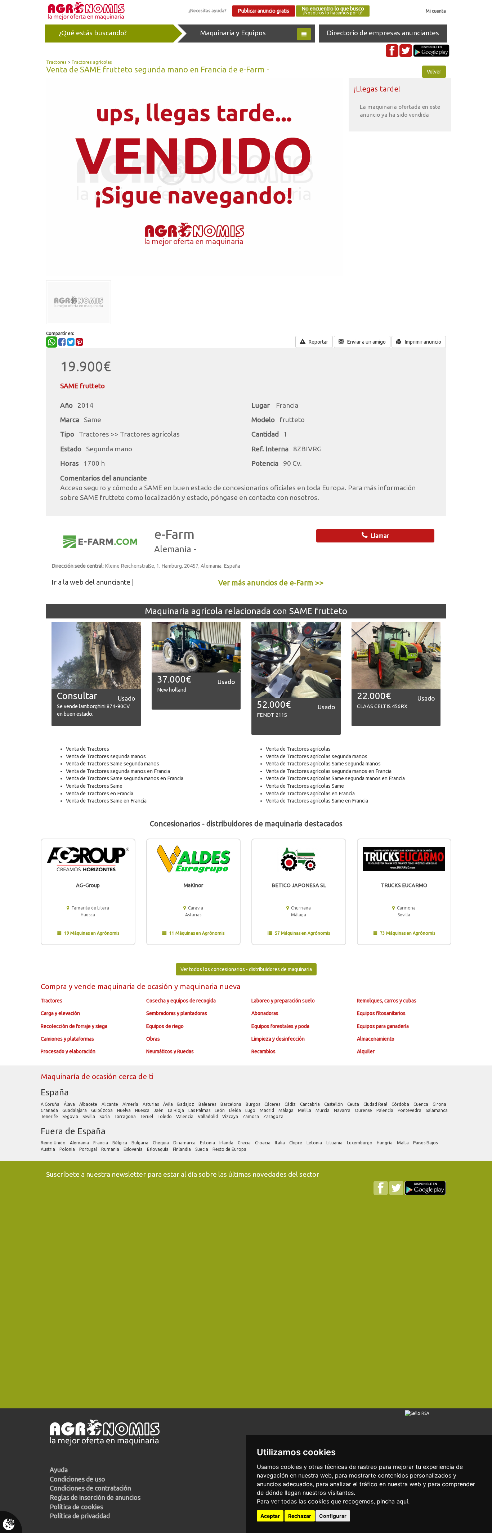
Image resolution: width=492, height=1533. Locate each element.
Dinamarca (185, 1142)
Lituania (335, 1142)
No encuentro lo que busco (332, 10)
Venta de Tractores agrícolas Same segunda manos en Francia (335, 778)
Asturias (151, 1104)
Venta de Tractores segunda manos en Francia (118, 771)
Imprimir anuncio (422, 342)
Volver (434, 72)
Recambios (263, 1051)
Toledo (165, 1116)
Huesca (143, 1110)
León (220, 1110)
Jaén (159, 1110)
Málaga (286, 1110)
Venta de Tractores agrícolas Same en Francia (317, 801)
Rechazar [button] (299, 1516)
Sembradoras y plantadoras (176, 1013)
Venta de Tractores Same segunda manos (112, 763)
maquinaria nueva (210, 986)
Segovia (70, 1116)
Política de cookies (76, 1506)
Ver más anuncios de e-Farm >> (271, 582)
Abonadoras (264, 1013)
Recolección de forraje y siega (74, 1026)
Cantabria (310, 1104)
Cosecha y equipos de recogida (181, 1001)
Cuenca (421, 1104)
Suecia (202, 1149)
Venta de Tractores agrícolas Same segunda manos (323, 763)
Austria (48, 1149)
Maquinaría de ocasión (80, 1076)
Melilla (305, 1110)
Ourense (364, 1110)
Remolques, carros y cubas (386, 1001)
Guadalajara (75, 1110)
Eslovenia (134, 1149)
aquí (402, 1501)
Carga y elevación (60, 1013)
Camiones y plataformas (67, 1039)
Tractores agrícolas (91, 61)
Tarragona (125, 1116)
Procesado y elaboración (68, 1051)
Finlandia (182, 1149)
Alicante (110, 1104)
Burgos (253, 1104)
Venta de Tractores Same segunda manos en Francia (124, 778)
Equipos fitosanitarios (381, 1013)
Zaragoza (274, 1116)
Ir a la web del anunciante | (93, 582)
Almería (130, 1104)
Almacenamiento (375, 1039)
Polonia (67, 1149)
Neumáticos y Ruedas (170, 1051)
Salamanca (437, 1110)
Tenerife (50, 1116)
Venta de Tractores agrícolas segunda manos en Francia (329, 771)
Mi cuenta (436, 10)
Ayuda (59, 1469)
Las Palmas (199, 1110)
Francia (101, 1142)
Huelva (124, 1110)
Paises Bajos (426, 1142)
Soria (105, 1116)
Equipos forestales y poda (280, 1026)
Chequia (161, 1142)
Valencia (185, 1116)
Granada (50, 1110)
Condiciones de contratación (90, 1488)
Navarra (343, 1110)
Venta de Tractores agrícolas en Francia (310, 793)
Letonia (315, 1142)
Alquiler (366, 1051)
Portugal (88, 1149)
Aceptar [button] (270, 1516)
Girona (440, 1104)
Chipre (296, 1142)
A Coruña (51, 1104)
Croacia (263, 1142)
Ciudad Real (375, 1104)
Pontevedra (410, 1110)
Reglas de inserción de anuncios (95, 1497)
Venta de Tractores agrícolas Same (305, 786)
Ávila (168, 1104)
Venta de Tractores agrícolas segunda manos (316, 756)
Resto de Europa (230, 1149)
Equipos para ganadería (383, 1026)
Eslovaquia (158, 1149)
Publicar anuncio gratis (263, 11)
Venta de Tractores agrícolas (298, 749)
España (55, 1092)
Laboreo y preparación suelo (283, 1001)
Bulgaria (140, 1142)
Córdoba (401, 1104)
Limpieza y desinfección (278, 1039)
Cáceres (272, 1104)
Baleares (207, 1104)
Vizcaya (230, 1116)
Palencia (385, 1110)
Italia (280, 1142)
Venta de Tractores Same (94, 786)
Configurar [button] (332, 1516)
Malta (403, 1142)
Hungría (385, 1142)
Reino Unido (54, 1142)
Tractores (56, 61)
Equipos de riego (165, 1026)
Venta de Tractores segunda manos (106, 756)
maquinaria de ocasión (135, 986)
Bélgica (120, 1142)
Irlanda (226, 1142)
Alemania (80, 1142)
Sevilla (89, 1116)
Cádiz (291, 1104)
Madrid (267, 1110)
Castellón (334, 1104)
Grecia (245, 1142)
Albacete (88, 1104)
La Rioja (176, 1110)
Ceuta (353, 1104)
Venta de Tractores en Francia (99, 793)
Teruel (147, 1116)
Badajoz (186, 1104)
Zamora (251, 1116)
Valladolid (208, 1116)
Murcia (323, 1110)
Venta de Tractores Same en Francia (106, 801)
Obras (153, 1039)
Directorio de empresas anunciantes (383, 33)
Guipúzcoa (102, 1110)
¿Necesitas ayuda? (207, 10)
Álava (70, 1104)
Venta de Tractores (87, 749)
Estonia (208, 1142)
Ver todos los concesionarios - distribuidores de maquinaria (246, 969)
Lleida (235, 1110)
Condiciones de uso (77, 1479)
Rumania (110, 1149)
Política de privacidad (80, 1515)
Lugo (250, 1110)
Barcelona (231, 1104)
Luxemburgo (360, 1142)
